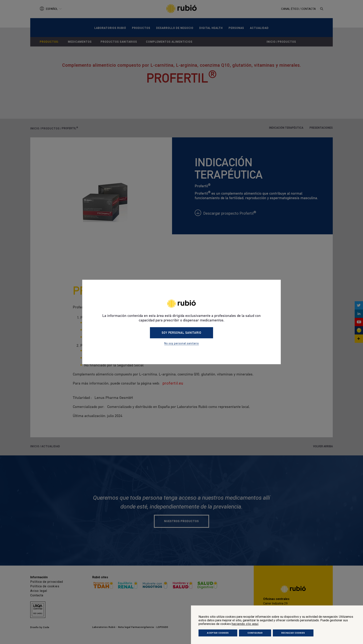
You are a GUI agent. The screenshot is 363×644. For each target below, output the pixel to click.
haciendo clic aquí (245, 624)
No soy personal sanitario (181, 343)
